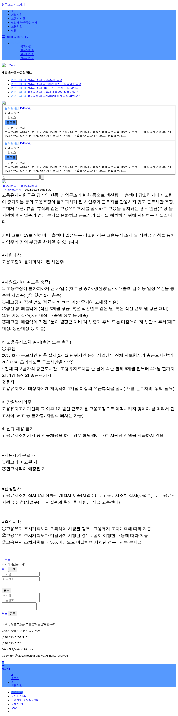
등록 (6, 590)
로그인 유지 (17, 128)
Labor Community (16, 36)
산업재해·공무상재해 (24, 22)
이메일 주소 (12, 112)
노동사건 (16, 26)
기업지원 (16, 14)
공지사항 (26, 46)
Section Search (20, 42)
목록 (7, 560)
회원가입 (13, 108)
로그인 (15, 678)
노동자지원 (18, 18)
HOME (6, 668)
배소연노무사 (13, 189)
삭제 (13, 569)
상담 (14, 30)
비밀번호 (10, 117)
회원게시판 (27, 54)
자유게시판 (27, 58)
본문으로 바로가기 (13, 4)
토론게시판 (27, 50)
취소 (4, 569)
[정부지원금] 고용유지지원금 (19, 185)
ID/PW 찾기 (26, 108)
